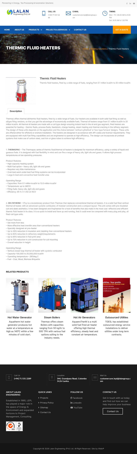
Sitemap (44, 407)
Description (16, 111)
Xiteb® (101, 448)
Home (7, 30)
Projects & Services (56, 30)
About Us (19, 30)
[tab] (15, 111)
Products (34, 30)
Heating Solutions (98, 49)
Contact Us (80, 30)
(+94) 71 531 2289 (22, 379)
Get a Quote (121, 30)
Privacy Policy (47, 402)
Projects (44, 398)
